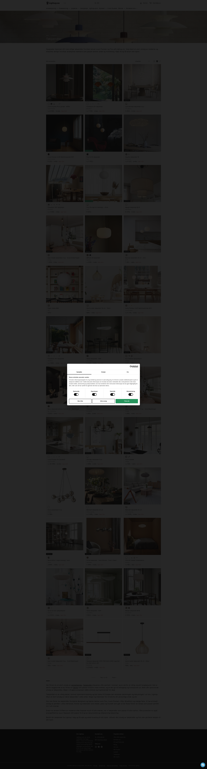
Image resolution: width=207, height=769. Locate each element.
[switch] (94, 394)
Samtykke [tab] (79, 372)
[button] (203, 765)
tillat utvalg (103, 401)
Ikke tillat (80, 401)
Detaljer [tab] (103, 372)
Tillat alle (126, 401)
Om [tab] (128, 372)
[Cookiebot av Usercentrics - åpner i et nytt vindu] (131, 366)
